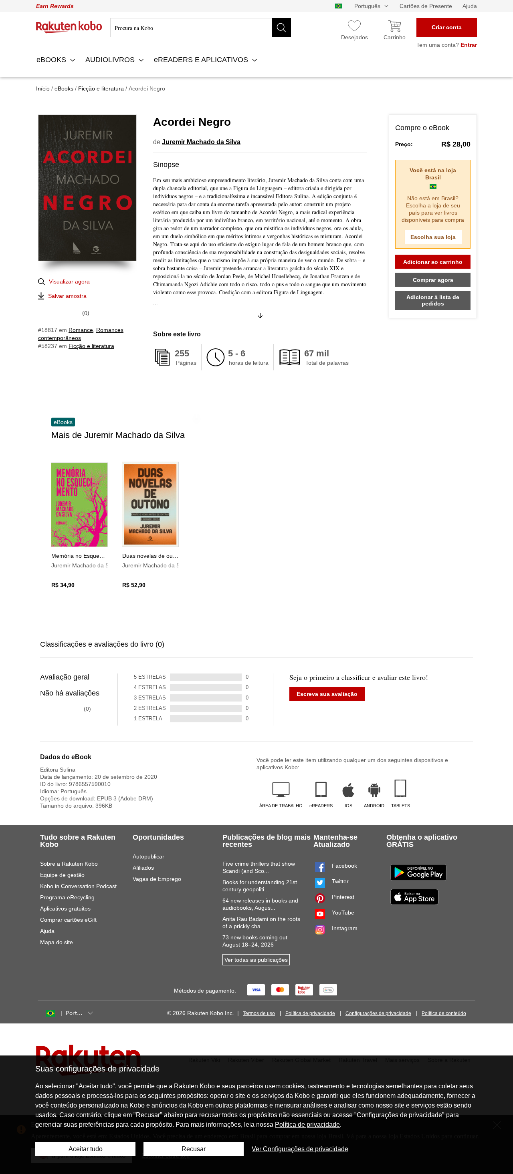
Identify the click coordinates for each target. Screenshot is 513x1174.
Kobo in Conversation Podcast (78, 886)
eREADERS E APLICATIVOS (202, 60)
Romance (81, 330)
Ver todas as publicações (256, 960)
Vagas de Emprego (157, 879)
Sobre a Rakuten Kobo (69, 863)
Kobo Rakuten (69, 27)
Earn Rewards (55, 6)
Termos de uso (259, 1013)
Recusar (194, 1149)
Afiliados (143, 867)
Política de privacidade (310, 1013)
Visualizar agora (69, 281)
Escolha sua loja (433, 237)
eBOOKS (52, 60)
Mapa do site (56, 942)
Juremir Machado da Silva (201, 142)
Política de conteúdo (444, 1013)
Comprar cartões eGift (68, 920)
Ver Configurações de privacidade (300, 1149)
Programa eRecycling (67, 897)
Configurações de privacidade (378, 1013)
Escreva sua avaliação (327, 694)
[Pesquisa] (281, 27)
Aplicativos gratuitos (65, 908)
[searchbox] (200, 27)
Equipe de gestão (62, 875)
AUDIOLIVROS (111, 60)
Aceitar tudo (86, 1149)
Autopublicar (148, 856)
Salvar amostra (67, 296)
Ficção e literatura (91, 346)
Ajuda (470, 6)
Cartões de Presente (426, 6)
